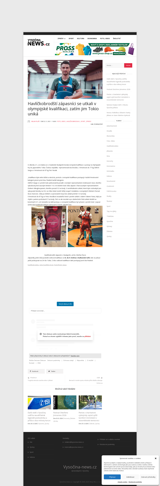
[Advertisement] (80, 15)
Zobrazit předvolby (148, 477)
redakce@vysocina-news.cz (74, 442)
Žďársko (72, 418)
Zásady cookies (122, 482)
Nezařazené (111, 181)
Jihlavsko (110, 151)
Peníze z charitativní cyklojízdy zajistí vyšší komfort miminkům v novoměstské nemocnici (89, 416)
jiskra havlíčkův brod (46, 265)
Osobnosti (110, 186)
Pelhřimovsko (111, 191)
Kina (108, 156)
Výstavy (109, 226)
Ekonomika (92, 38)
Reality (109, 196)
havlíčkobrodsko (33, 265)
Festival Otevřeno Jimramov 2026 (60, 413)
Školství (116, 38)
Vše (31, 442)
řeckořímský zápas (60, 265)
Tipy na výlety (111, 211)
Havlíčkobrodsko (73, 121)
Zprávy (60, 38)
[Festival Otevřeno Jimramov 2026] (64, 397)
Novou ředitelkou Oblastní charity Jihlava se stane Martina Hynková (118, 114)
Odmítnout (130, 477)
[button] (156, 458)
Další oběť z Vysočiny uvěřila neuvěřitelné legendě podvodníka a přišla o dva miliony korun (39, 416)
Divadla (109, 131)
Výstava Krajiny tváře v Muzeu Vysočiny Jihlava (117, 106)
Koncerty (67, 418)
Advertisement (112, 126)
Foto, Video (105, 38)
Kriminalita (110, 171)
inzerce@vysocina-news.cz (74, 447)
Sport (71, 38)
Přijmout (112, 477)
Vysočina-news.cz (80, 467)
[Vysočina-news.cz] (39, 41)
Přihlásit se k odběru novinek (110, 439)
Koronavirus (111, 166)
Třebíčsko (110, 216)
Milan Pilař (35, 121)
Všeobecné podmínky (135, 482)
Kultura (80, 38)
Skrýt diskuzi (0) (65, 304)
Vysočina (41, 424)
